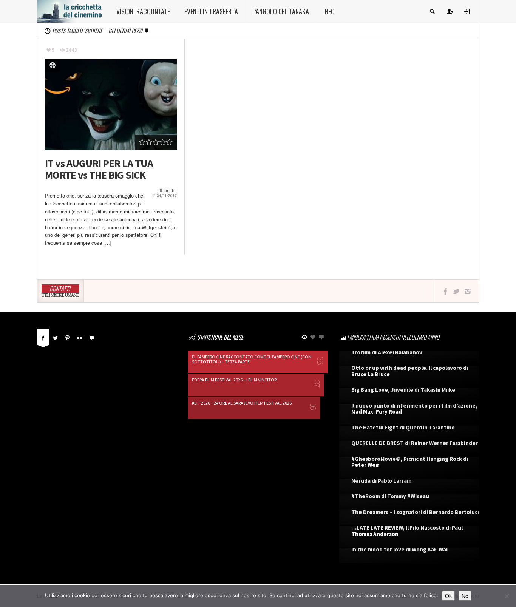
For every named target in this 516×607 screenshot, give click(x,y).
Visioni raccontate (143, 11)
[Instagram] (467, 291)
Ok (448, 595)
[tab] (43, 340)
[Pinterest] (67, 337)
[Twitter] (55, 337)
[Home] (71, 10)
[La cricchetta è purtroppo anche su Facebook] (445, 291)
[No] (506, 596)
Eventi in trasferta (211, 11)
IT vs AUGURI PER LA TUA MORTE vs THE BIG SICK (99, 169)
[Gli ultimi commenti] (91, 337)
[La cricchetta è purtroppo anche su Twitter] (456, 291)
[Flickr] (79, 337)
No (465, 595)
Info (329, 11)
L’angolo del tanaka (280, 11)
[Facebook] (43, 337)
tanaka (170, 190)
